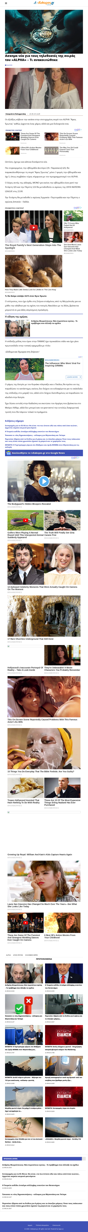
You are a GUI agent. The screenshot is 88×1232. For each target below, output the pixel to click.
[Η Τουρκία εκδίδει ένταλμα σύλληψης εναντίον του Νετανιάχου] (64, 973)
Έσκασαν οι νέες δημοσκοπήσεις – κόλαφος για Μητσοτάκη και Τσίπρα (35, 435)
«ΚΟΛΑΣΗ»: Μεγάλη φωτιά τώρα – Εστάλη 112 (63, 1139)
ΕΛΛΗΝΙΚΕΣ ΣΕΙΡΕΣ (31, 955)
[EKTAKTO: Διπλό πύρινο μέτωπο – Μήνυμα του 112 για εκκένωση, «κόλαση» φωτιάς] (24, 1066)
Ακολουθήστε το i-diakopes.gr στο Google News (38, 452)
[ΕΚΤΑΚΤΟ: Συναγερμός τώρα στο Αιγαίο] (64, 1096)
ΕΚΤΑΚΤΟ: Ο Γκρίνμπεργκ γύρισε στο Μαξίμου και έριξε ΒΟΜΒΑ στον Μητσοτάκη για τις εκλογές (42, 446)
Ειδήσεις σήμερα (14, 420)
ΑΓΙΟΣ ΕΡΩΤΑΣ (18, 955)
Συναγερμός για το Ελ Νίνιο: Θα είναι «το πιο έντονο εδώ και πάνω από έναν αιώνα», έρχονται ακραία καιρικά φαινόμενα (41, 426)
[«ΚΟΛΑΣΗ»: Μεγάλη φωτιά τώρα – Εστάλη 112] (64, 1127)
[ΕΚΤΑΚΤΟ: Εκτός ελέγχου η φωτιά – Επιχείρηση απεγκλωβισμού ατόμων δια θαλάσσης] (64, 1035)
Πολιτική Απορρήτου (42, 1225)
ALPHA (8, 955)
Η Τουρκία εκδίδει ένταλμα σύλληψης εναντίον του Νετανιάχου (32, 431)
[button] (44, 31)
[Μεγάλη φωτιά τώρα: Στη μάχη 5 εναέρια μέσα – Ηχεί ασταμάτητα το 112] (24, 1096)
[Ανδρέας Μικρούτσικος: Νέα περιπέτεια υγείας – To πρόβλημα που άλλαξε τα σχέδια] (17, 328)
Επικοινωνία (56, 1225)
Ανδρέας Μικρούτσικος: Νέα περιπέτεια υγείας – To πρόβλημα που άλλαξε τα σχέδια (54, 322)
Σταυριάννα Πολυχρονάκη (16, 114)
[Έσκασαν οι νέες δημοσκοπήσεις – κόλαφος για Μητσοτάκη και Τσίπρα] (24, 1004)
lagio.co (61, 1229)
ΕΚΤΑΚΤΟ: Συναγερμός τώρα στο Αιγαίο (60, 1108)
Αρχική (30, 1225)
